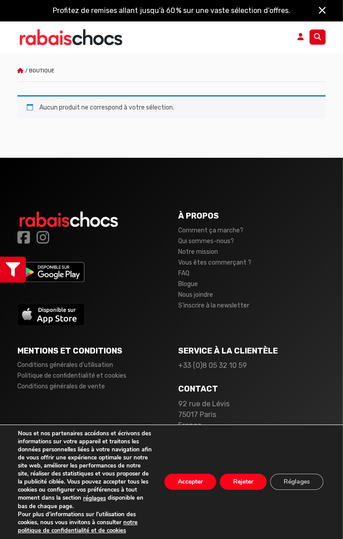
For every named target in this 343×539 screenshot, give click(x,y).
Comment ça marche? (210, 230)
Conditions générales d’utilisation (65, 365)
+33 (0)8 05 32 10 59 (212, 365)
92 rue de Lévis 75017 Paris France (204, 415)
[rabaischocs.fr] (71, 37)
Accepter (190, 482)
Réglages (297, 482)
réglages (94, 498)
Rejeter (243, 482)
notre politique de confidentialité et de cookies (78, 526)
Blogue (188, 284)
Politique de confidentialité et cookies (71, 375)
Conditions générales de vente (61, 386)
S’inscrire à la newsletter (213, 305)
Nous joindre (195, 295)
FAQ (183, 273)
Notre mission (198, 252)
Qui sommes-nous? (206, 241)
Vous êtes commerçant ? (214, 262)
